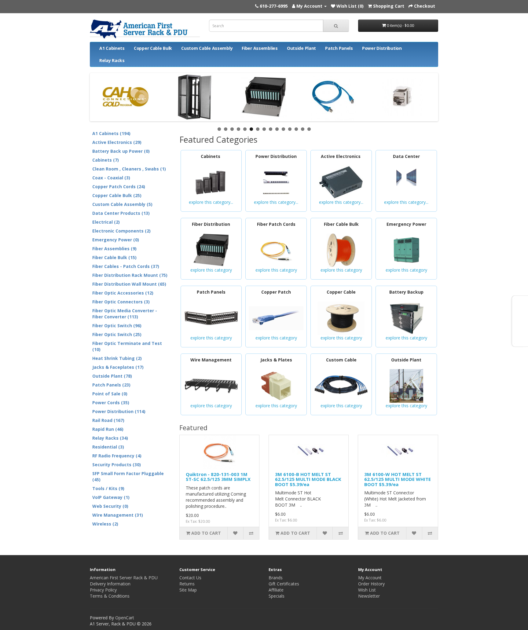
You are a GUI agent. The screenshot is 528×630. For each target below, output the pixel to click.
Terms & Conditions (110, 596)
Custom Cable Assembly (207, 48)
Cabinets (211, 156)
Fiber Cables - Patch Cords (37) (125, 266)
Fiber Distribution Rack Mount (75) (129, 275)
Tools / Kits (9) (108, 488)
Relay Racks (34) (110, 438)
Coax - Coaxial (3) (111, 178)
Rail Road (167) (108, 420)
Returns (187, 584)
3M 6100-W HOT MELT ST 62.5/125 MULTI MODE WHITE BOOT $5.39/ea (397, 479)
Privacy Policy (103, 590)
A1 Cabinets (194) (111, 133)
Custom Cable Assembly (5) (122, 204)
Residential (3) (108, 447)
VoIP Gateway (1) (111, 497)
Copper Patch (276, 292)
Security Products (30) (116, 464)
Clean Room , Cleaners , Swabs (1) (129, 169)
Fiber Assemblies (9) (114, 248)
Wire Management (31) (117, 515)
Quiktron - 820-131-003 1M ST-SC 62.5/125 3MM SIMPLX (218, 476)
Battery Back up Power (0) (121, 151)
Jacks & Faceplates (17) (118, 367)
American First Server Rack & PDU (124, 578)
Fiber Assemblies (260, 48)
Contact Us (190, 578)
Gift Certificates (284, 584)
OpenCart (124, 618)
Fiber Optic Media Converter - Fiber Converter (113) (124, 314)
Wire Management (211, 360)
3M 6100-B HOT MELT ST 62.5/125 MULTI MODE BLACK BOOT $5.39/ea (308, 479)
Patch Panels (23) (111, 385)
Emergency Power (406, 224)
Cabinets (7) (105, 160)
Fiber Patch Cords (276, 224)
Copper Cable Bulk (153, 48)
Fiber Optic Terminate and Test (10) (127, 346)
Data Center (406, 156)
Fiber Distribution (211, 224)
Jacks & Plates (276, 360)
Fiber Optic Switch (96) (116, 325)
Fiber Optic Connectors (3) (121, 302)
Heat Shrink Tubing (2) (117, 358)
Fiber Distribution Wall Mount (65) (129, 284)
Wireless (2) (105, 524)
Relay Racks (112, 60)
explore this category (211, 270)
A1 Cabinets (112, 48)
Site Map (188, 590)
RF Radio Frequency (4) (116, 456)
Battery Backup (406, 292)
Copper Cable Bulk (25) (116, 195)
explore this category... (211, 202)
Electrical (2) (106, 222)
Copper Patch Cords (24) (118, 186)
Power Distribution (382, 48)
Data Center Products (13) (121, 213)
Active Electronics (341, 156)
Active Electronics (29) (116, 142)
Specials (276, 596)
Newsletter (369, 596)
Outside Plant (301, 48)
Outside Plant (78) (112, 376)
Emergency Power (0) (115, 240)
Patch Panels (339, 48)
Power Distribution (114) (118, 411)
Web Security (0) (110, 506)
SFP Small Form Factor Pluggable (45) (128, 476)
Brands (276, 578)
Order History (371, 584)
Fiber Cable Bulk (341, 224)
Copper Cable (341, 292)
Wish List (367, 590)
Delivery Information (110, 584)
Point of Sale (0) (109, 394)
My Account (370, 578)
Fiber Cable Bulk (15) (114, 257)
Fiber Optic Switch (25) (116, 334)
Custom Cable (341, 360)
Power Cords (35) (110, 402)
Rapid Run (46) (107, 429)
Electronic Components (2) (121, 231)
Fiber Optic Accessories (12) (122, 293)
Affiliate (276, 590)
